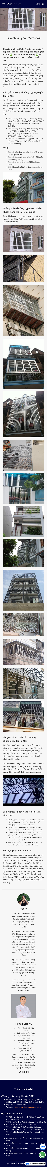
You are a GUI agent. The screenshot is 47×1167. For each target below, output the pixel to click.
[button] (39, 4)
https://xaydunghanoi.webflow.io (27, 1107)
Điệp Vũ (23, 908)
